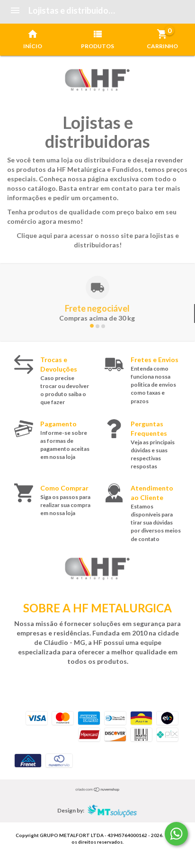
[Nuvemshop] (97, 789)
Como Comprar (64, 488)
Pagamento (58, 424)
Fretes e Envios (154, 360)
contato (124, 188)
